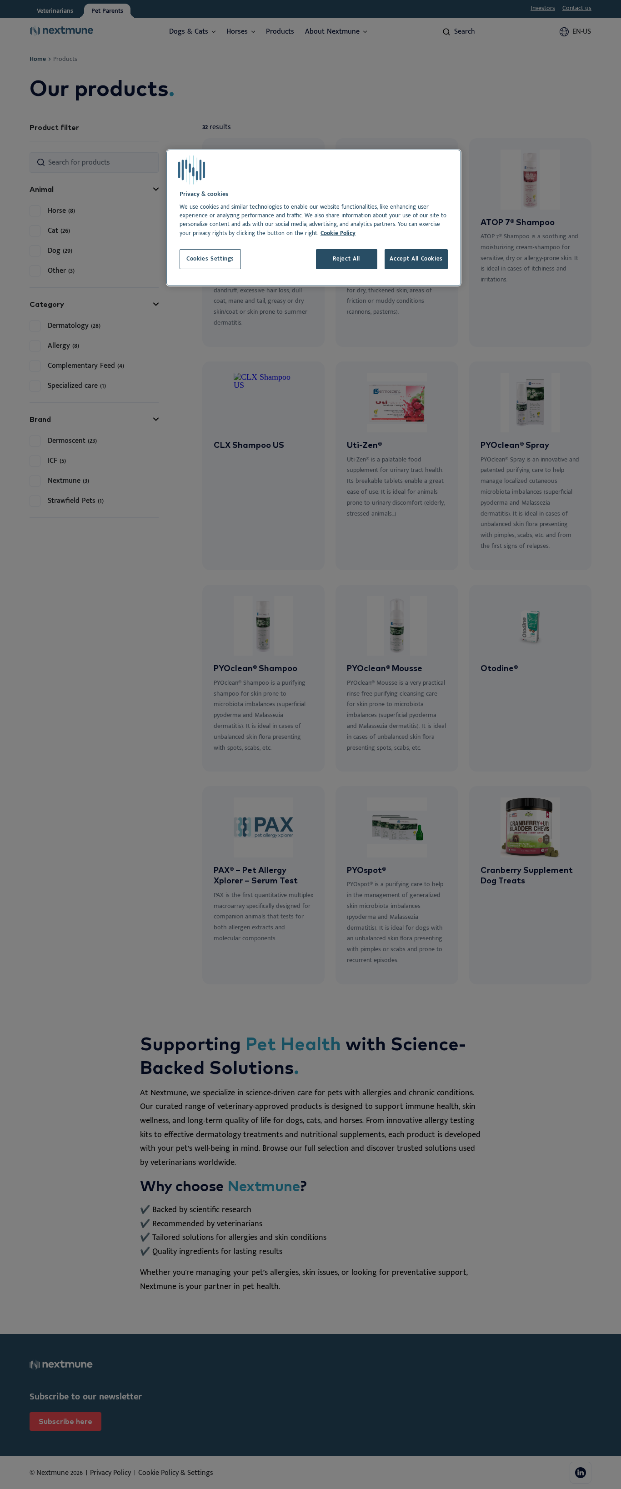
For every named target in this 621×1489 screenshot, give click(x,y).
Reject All (346, 259)
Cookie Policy (338, 233)
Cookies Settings (210, 259)
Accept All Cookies (416, 259)
